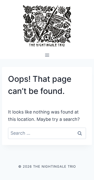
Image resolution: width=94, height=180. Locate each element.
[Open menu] (47, 55)
